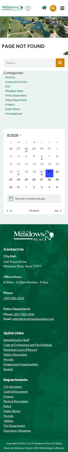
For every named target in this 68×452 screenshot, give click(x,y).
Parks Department (16, 95)
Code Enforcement (15, 391)
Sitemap (19, 447)
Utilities (8, 421)
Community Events (16, 81)
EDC (7, 86)
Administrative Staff (16, 340)
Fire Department (14, 426)
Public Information (15, 354)
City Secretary (12, 387)
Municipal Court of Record (20, 350)
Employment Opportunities (20, 364)
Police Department (16, 100)
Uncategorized (13, 113)
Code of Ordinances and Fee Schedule (27, 345)
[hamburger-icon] (62, 8)
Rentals (8, 369)
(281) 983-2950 (13, 298)
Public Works (12, 109)
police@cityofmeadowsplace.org (33, 319)
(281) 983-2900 (24, 314)
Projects (10, 104)
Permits (8, 359)
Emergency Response (17, 430)
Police (7, 406)
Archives (10, 77)
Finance (8, 396)
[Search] (60, 62)
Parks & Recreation (15, 401)
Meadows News (14, 90)
